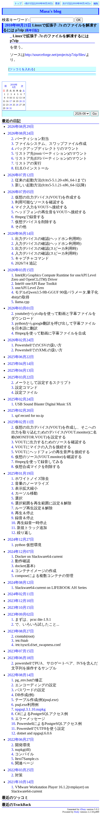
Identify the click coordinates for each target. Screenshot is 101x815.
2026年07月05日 (21, 192)
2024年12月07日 (21, 552)
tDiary (83, 809)
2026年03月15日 (21, 270)
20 (20, 101)
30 (7, 108)
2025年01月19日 (21, 473)
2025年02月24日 (21, 399)
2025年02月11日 (21, 422)
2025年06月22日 (21, 357)
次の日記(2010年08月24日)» (76, 3)
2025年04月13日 (21, 370)
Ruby (76, 812)
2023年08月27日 (21, 631)
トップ (18, 3)
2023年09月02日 (21, 614)
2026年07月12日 (21, 175)
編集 (95, 3)
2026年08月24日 (21, 133)
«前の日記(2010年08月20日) (38, 3)
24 (10, 104)
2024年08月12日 (21, 582)
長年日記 (32, 30)
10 (13, 523)
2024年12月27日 (21, 539)
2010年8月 (13, 85)
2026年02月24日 (21, 340)
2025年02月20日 (21, 410)
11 (13, 528)
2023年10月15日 (21, 607)
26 (17, 104)
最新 (57, 3)
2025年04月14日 (21, 364)
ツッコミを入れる (21, 69)
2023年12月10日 (21, 601)
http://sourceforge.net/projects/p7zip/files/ (55, 55)
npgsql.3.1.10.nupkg (30, 709)
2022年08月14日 (21, 675)
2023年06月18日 (21, 658)
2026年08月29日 (21, 126)
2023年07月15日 (21, 651)
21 (24, 101)
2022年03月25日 (21, 770)
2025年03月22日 (21, 377)
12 (13, 533)
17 (10, 101)
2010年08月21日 (18, 25)
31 (10, 108)
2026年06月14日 (21, 233)
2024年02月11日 (21, 594)
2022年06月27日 (21, 740)
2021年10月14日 (21, 782)
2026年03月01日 (21, 308)
